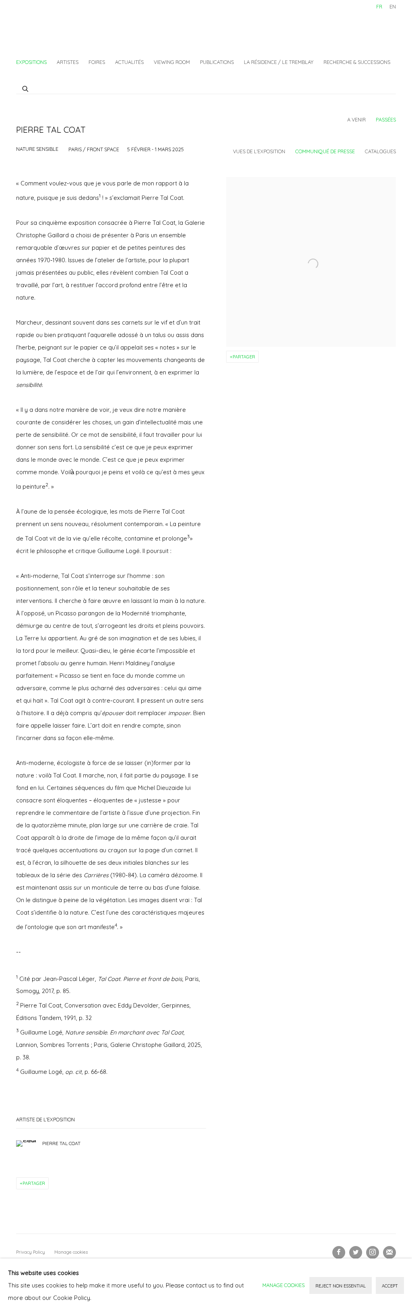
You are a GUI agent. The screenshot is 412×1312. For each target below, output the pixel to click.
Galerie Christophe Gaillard (76, 26)
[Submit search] (25, 87)
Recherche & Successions (356, 62)
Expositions (31, 62)
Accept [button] (390, 1286)
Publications (217, 62)
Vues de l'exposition (259, 151)
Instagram (372, 1252)
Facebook (338, 1252)
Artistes (67, 62)
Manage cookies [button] (71, 1252)
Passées (386, 119)
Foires (97, 62)
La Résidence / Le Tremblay (278, 62)
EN (392, 6)
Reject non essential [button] (340, 1286)
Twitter (355, 1252)
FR (379, 6)
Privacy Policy (30, 1252)
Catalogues (380, 151)
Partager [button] (244, 357)
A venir (356, 119)
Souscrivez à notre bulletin (389, 1252)
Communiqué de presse (325, 151)
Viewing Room (172, 62)
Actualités (129, 62)
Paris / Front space (93, 149)
